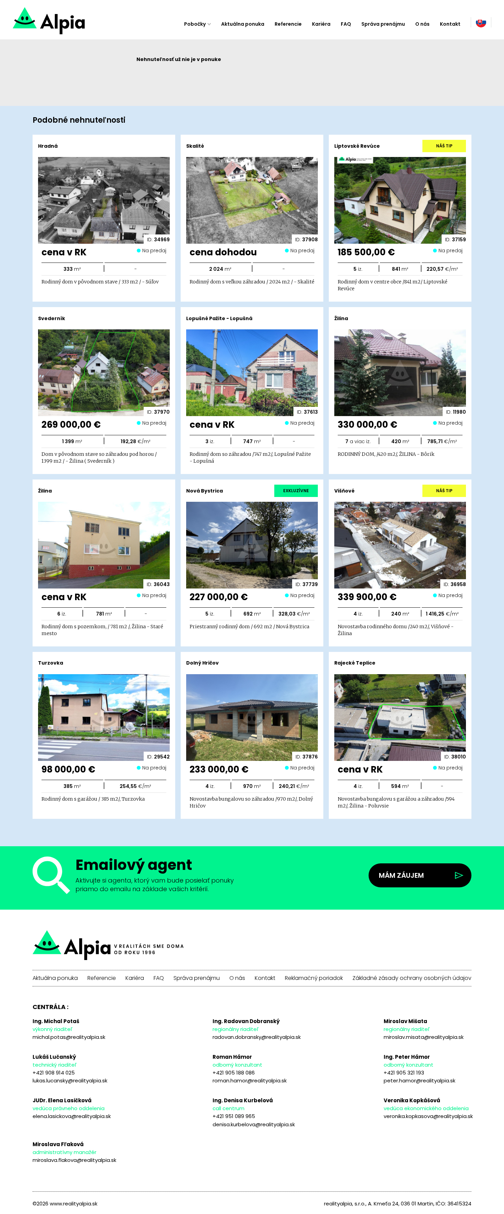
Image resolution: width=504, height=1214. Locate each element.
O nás (422, 24)
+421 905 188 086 (234, 1072)
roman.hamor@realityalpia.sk (250, 1080)
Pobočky (195, 24)
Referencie (288, 24)
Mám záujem (401, 875)
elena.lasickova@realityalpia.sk (72, 1116)
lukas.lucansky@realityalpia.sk (70, 1080)
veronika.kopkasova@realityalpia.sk (428, 1116)
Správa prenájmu (383, 24)
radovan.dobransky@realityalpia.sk (257, 1037)
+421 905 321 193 (404, 1072)
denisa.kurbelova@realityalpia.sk (254, 1124)
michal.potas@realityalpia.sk (69, 1037)
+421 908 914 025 (54, 1072)
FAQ (346, 24)
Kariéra (321, 24)
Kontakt (450, 24)
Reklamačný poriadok (314, 978)
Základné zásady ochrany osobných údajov (411, 978)
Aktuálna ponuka (242, 24)
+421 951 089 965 (234, 1116)
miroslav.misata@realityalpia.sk (424, 1037)
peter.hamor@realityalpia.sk (419, 1080)
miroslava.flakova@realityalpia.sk (74, 1160)
